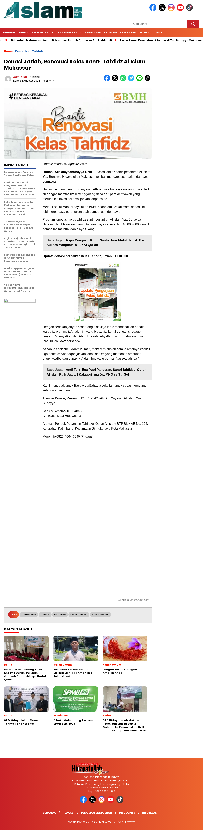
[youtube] (181, 10)
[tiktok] (189, 10)
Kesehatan (128, 32)
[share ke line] (140, 80)
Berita (24, 32)
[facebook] (153, 10)
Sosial (144, 32)
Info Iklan (149, 813)
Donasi (157, 32)
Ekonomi (110, 32)
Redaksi (68, 813)
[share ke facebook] (108, 80)
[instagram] (172, 10)
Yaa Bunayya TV (69, 32)
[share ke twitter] (116, 80)
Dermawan (29, 614)
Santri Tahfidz (100, 614)
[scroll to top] (193, 824)
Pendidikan (93, 32)
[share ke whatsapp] (124, 80)
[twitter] (163, 10)
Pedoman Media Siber (96, 813)
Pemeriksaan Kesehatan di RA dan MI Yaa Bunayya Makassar (146, 40)
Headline (60, 614)
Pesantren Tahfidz (29, 51)
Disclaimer (127, 813)
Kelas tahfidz (78, 614)
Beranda (9, 32)
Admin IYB (20, 77)
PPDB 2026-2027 (43, 32)
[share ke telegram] (132, 80)
